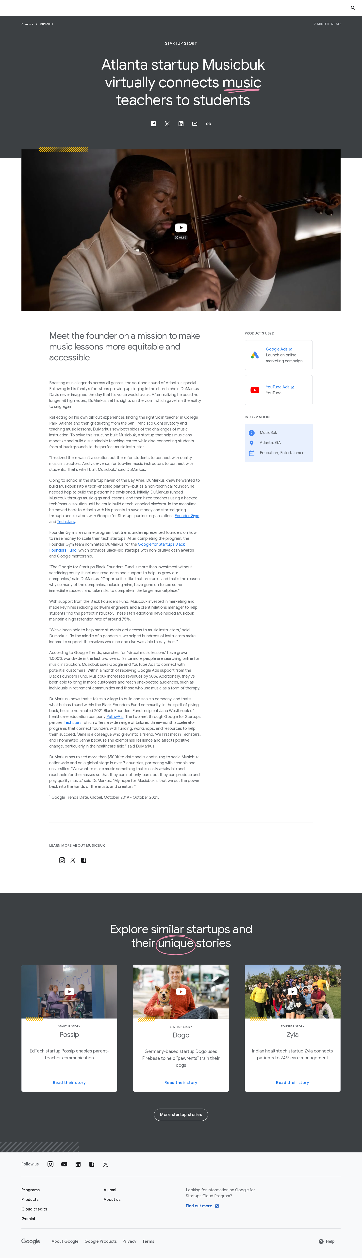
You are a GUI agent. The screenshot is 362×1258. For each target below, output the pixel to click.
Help (330, 1241)
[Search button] (353, 8)
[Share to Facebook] (153, 124)
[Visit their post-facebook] (84, 860)
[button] (208, 124)
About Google (65, 1241)
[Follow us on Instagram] (50, 1164)
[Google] (30, 1241)
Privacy (129, 1241)
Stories (27, 24)
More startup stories (181, 1114)
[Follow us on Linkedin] (78, 1164)
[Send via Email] (195, 124)
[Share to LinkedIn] (181, 124)
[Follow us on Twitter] (106, 1164)
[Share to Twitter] (167, 124)
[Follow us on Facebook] (92, 1164)
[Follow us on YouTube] (64, 1164)
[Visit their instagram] (62, 860)
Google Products (100, 1241)
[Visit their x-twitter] (73, 860)
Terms (148, 1241)
